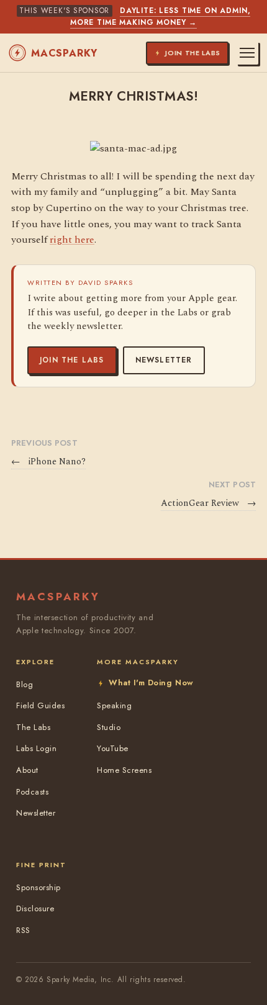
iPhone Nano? (48, 462)
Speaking (114, 705)
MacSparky (64, 53)
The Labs (33, 727)
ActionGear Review (208, 503)
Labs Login (36, 748)
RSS (23, 930)
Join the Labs (72, 360)
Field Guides (40, 705)
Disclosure (35, 908)
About (27, 770)
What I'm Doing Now (151, 682)
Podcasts (32, 792)
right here (72, 239)
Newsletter (163, 360)
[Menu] (247, 53)
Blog (24, 684)
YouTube (113, 748)
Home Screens (124, 770)
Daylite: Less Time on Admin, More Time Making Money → (160, 16)
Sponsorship (38, 887)
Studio (108, 727)
